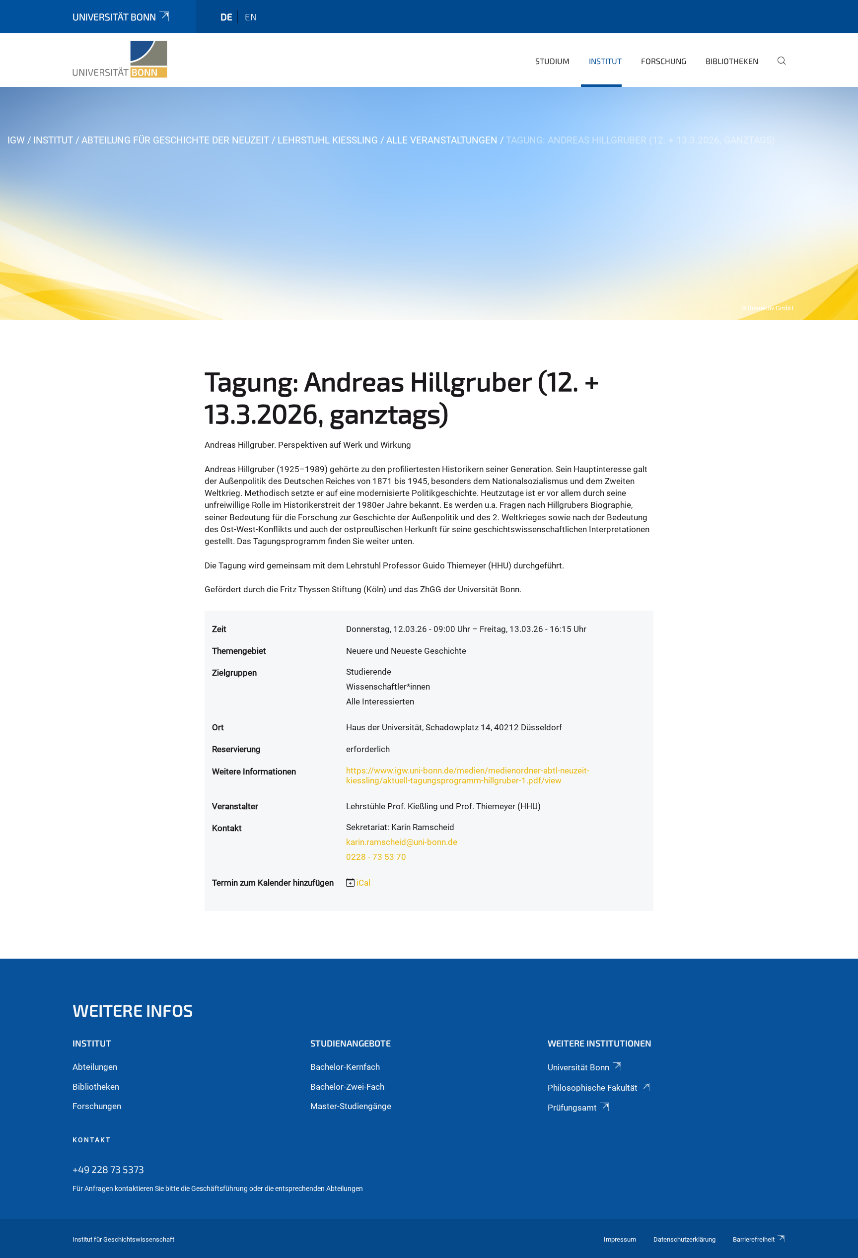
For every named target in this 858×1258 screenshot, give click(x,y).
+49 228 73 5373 (108, 1169)
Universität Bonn (114, 16)
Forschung (663, 61)
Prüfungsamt (572, 1108)
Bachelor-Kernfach (345, 1067)
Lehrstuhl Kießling (328, 140)
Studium (552, 61)
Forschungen (96, 1106)
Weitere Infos (132, 1010)
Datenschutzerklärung (684, 1239)
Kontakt (91, 1140)
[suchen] (778, 67)
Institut (605, 61)
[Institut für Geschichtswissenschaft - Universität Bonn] (119, 59)
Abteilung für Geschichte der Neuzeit (175, 140)
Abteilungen (94, 1067)
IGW (16, 140)
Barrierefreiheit (754, 1239)
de (226, 16)
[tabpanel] (429, 203)
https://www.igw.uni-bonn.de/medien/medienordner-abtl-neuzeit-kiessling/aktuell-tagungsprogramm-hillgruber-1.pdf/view (467, 775)
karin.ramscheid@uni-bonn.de (401, 842)
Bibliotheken (732, 61)
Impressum (620, 1239)
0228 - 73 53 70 (376, 857)
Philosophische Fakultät (593, 1088)
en (251, 16)
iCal (363, 883)
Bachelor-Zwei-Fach (347, 1087)
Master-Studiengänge (350, 1106)
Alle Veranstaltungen (442, 140)
